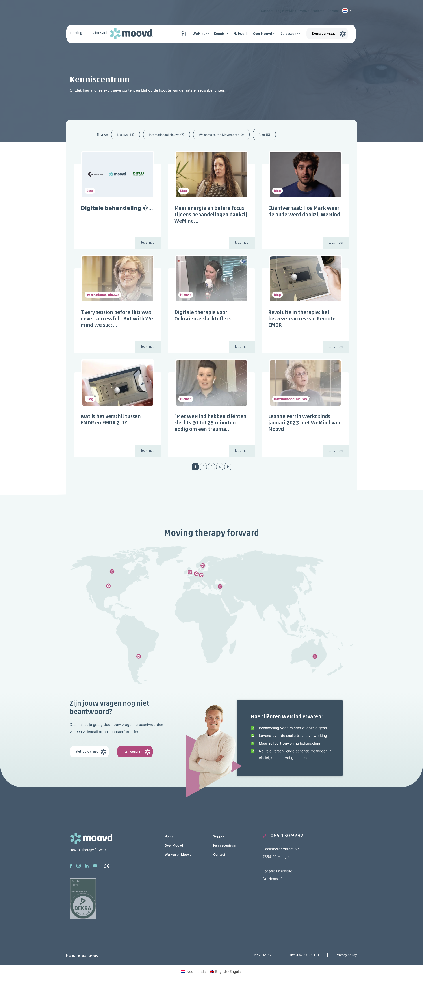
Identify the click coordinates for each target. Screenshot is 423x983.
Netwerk (241, 34)
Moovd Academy (312, 11)
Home (169, 836)
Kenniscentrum (224, 845)
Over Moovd (262, 34)
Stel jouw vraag (87, 751)
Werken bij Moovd (178, 854)
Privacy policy (346, 955)
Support (267, 11)
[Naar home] (183, 32)
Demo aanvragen (325, 34)
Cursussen (288, 34)
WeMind (199, 34)
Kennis (219, 34)
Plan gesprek (132, 751)
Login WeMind (286, 11)
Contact (333, 11)
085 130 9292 (287, 836)
